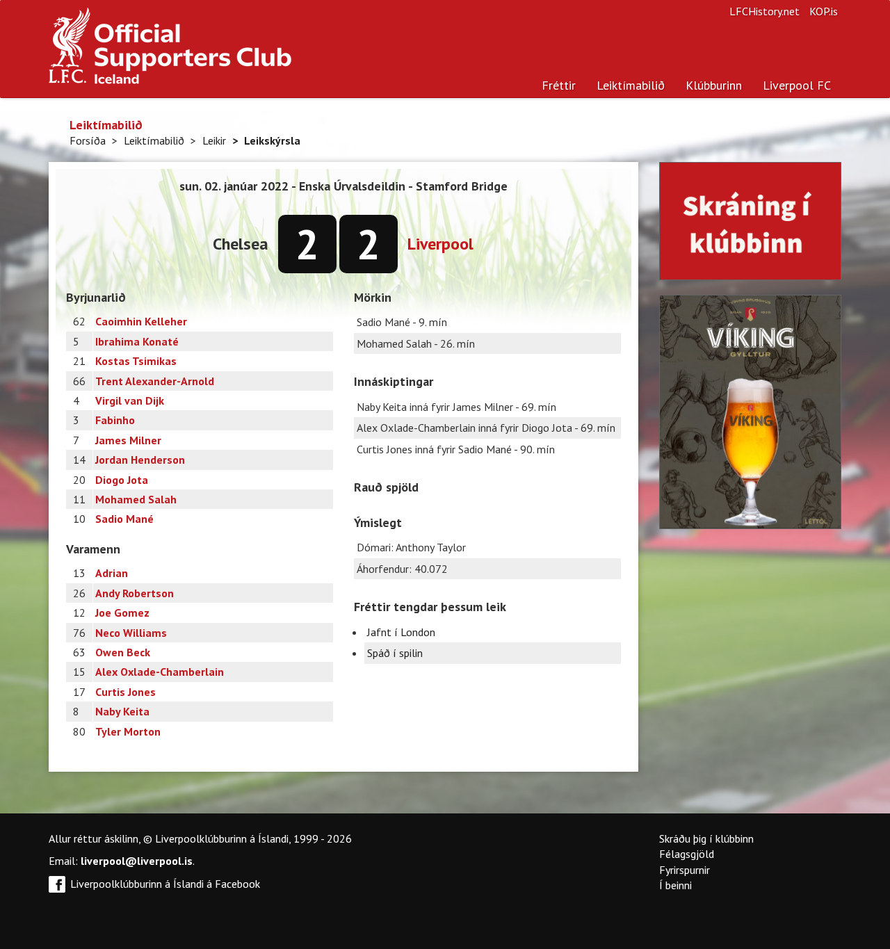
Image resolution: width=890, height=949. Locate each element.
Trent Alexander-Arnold (154, 381)
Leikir (214, 140)
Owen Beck (122, 652)
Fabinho (115, 420)
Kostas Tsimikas (136, 361)
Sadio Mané (124, 519)
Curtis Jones (125, 692)
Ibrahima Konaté (137, 341)
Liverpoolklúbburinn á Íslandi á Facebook (165, 884)
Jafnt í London (401, 632)
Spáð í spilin (395, 653)
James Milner (128, 440)
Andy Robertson (134, 593)
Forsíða (88, 140)
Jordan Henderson (140, 460)
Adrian (111, 573)
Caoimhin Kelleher (141, 321)
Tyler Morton (128, 731)
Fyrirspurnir (684, 870)
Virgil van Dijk (129, 400)
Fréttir (559, 85)
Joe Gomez (122, 612)
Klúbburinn (714, 85)
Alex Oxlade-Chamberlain (159, 672)
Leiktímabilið (631, 85)
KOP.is (823, 11)
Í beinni (675, 885)
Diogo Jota (121, 480)
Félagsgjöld (686, 854)
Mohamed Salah (136, 499)
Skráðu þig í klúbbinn (706, 838)
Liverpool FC (797, 85)
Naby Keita (122, 711)
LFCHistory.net (764, 11)
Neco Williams (131, 633)
